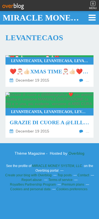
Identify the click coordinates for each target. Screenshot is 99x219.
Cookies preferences (71, 189)
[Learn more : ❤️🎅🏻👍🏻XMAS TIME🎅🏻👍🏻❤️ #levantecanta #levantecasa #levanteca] (50, 71)
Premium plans (73, 184)
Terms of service (60, 180)
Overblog (76, 153)
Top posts (64, 175)
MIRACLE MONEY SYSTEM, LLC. (57, 166)
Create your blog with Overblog (28, 175)
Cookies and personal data (30, 189)
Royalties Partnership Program (33, 184)
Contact (83, 175)
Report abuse (32, 180)
